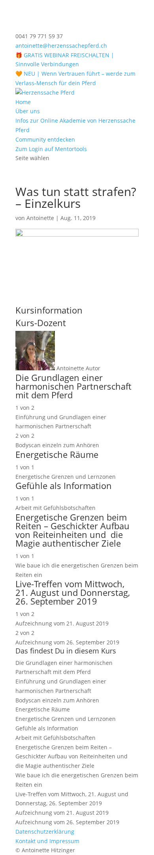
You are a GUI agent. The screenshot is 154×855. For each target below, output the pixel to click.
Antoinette (40, 218)
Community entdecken (45, 139)
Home (23, 102)
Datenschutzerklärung (44, 831)
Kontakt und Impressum (47, 841)
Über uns (27, 111)
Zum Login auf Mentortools (51, 149)
